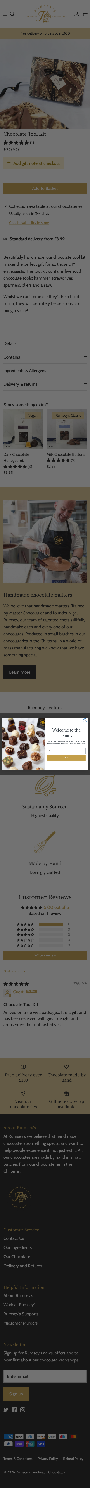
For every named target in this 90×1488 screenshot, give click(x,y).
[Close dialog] (85, 720)
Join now (66, 758)
